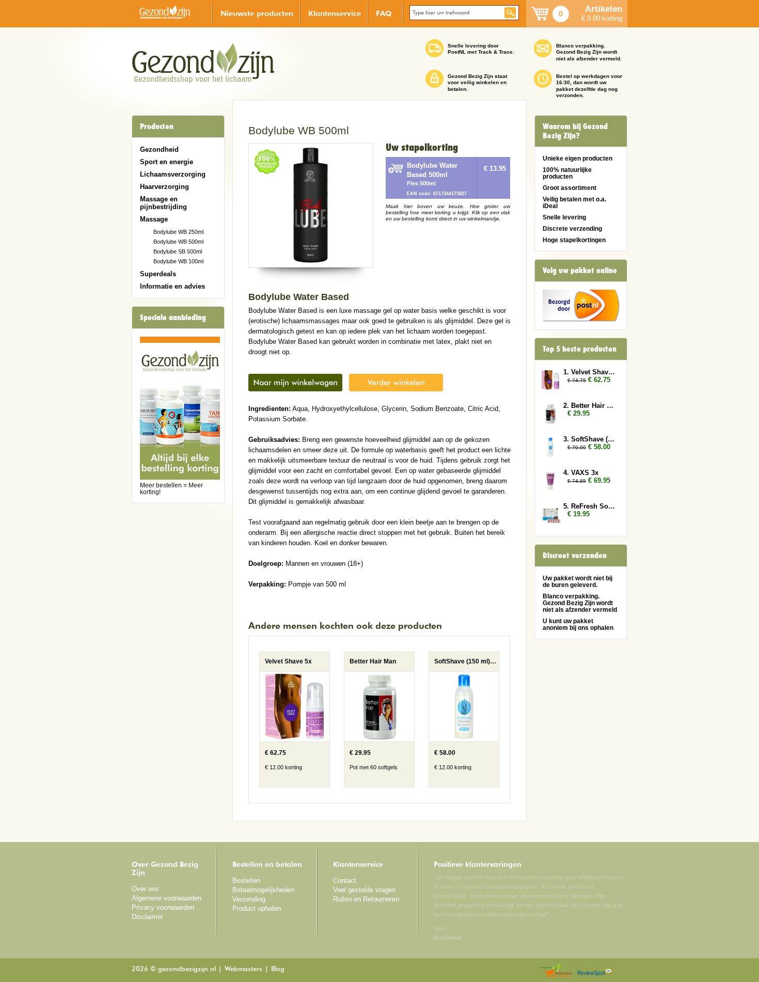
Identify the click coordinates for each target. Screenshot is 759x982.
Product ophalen (256, 908)
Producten (156, 126)
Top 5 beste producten (579, 349)
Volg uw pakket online (580, 270)
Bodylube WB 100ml (178, 261)
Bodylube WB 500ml (178, 242)
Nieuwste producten (256, 13)
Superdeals (158, 274)
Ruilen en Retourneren (366, 899)
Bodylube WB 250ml (178, 232)
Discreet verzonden (575, 555)
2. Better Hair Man (590, 405)
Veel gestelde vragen (364, 890)
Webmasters (243, 969)
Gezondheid (159, 149)
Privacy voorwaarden (163, 907)
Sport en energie (166, 162)
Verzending (248, 899)
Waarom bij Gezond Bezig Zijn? (575, 131)
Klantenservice (334, 13)
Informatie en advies (172, 286)
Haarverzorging (164, 187)
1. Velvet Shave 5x (590, 372)
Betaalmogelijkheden (263, 890)
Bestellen (246, 880)
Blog (277, 969)
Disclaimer (147, 917)
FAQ (384, 13)
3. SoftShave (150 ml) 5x (590, 439)
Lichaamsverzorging (172, 174)
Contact (344, 880)
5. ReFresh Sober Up (590, 506)
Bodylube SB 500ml (177, 251)
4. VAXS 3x (580, 473)
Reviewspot (595, 971)
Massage (154, 219)
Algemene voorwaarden (166, 898)
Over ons (145, 889)
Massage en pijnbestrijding (163, 203)
